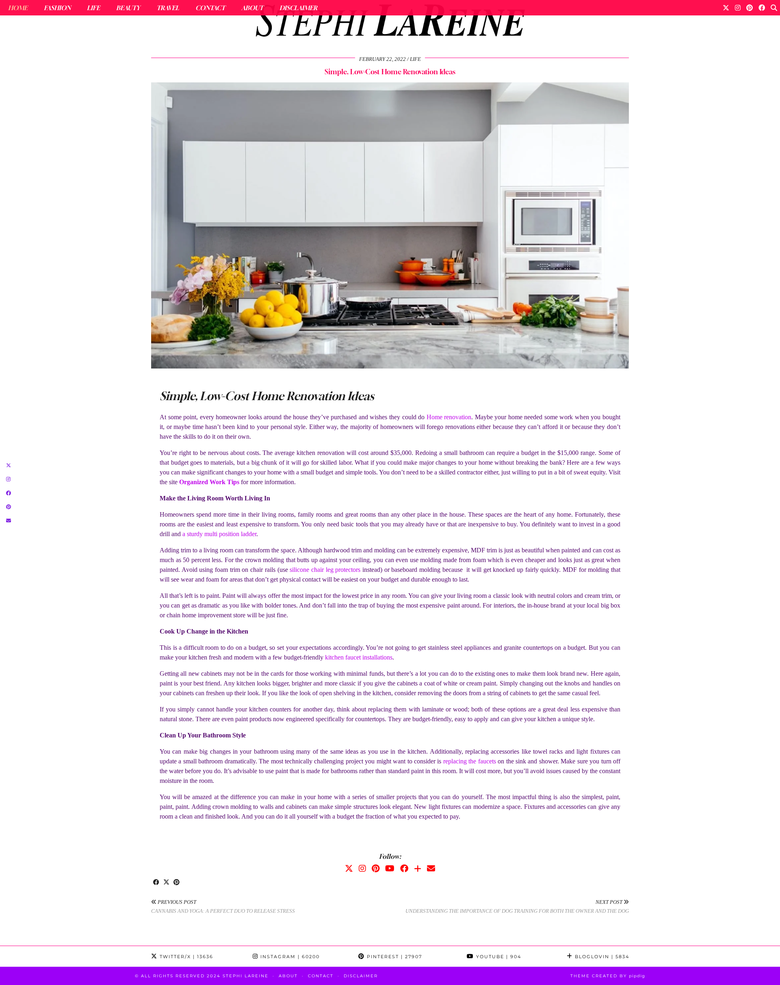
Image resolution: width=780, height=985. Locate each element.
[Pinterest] (749, 7)
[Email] (431, 868)
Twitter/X (185, 956)
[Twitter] (726, 7)
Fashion (57, 7)
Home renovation (449, 417)
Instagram (289, 956)
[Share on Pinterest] (176, 883)
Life (93, 7)
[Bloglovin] (417, 868)
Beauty (128, 7)
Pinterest (393, 956)
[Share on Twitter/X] (166, 883)
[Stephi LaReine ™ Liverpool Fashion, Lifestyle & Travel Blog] (390, 22)
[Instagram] (738, 7)
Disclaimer (298, 7)
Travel (167, 7)
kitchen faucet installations (358, 657)
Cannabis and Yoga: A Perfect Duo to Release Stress (223, 906)
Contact (210, 7)
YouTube (497, 956)
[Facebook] (761, 7)
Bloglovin (601, 956)
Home (18, 7)
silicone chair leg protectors (325, 569)
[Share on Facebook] (156, 883)
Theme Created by (607, 976)
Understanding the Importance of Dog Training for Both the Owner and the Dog (517, 906)
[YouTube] (389, 868)
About (252, 7)
